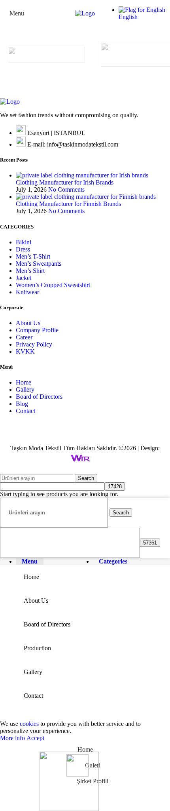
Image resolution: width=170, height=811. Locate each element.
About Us (28, 323)
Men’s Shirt (30, 270)
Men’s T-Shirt (33, 256)
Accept (35, 738)
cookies (29, 723)
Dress (23, 249)
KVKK (25, 351)
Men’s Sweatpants (38, 263)
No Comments (66, 189)
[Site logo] (85, 13)
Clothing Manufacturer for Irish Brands (64, 182)
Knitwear (27, 292)
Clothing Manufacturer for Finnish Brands (68, 203)
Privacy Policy (34, 344)
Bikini (23, 242)
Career (24, 337)
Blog (22, 403)
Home (23, 382)
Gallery (25, 389)
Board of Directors (39, 396)
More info (13, 738)
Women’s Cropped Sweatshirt (53, 285)
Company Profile (37, 330)
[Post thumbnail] (82, 175)
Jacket (23, 277)
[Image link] (10, 101)
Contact (25, 410)
